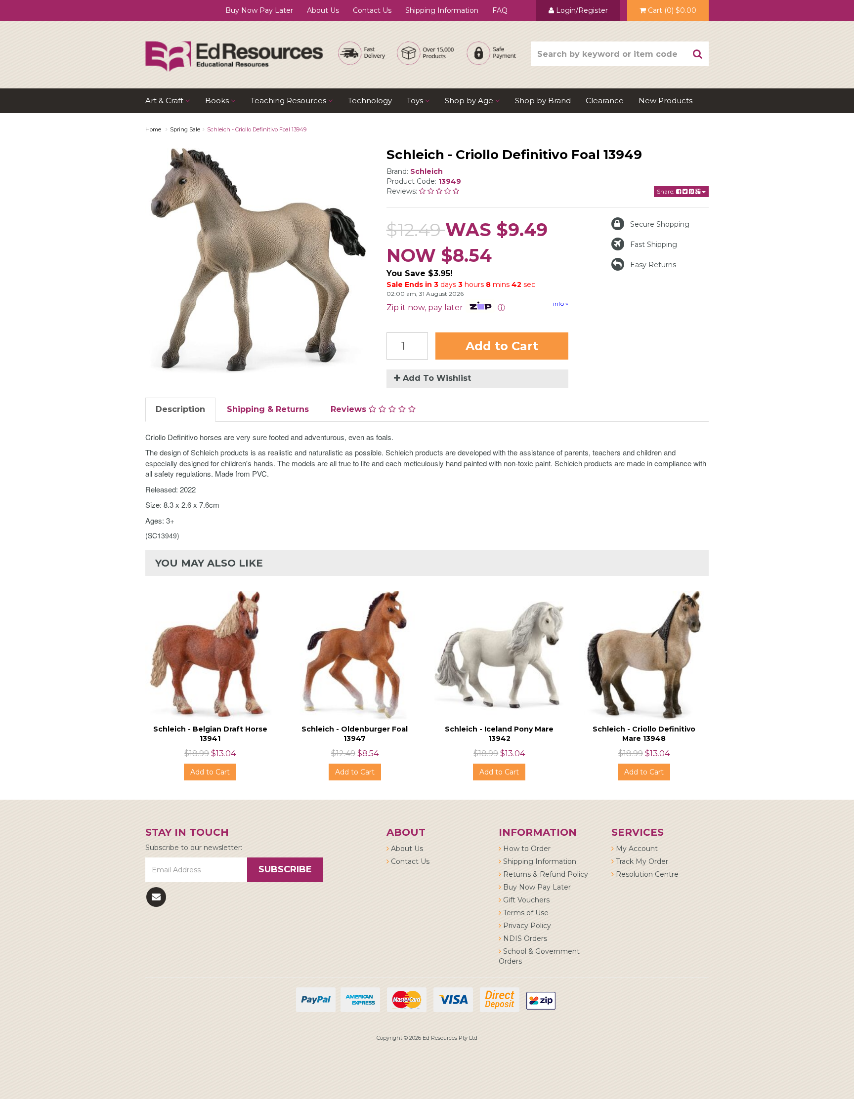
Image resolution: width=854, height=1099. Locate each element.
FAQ (500, 10)
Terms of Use (525, 912)
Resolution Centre (646, 874)
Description (180, 409)
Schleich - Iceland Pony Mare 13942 (499, 733)
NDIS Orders (524, 938)
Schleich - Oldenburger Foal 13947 (354, 733)
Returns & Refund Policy (544, 874)
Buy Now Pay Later (259, 10)
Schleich (426, 171)
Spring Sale (185, 129)
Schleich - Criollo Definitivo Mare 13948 (644, 733)
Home (153, 129)
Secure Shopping (659, 224)
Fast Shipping (653, 244)
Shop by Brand (543, 100)
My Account (636, 848)
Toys (416, 100)
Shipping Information (441, 10)
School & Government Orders (539, 956)
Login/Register (581, 10)
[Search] (698, 53)
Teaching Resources (289, 100)
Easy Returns (653, 264)
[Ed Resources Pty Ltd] (234, 47)
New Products (665, 100)
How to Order (526, 848)
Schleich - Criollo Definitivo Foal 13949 (256, 129)
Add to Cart (502, 346)
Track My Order (641, 861)
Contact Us (372, 10)
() (672, 10)
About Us (323, 10)
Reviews (350, 409)
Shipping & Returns (268, 409)
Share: (666, 191)
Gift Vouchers (525, 899)
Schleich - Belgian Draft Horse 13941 (210, 733)
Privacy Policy (526, 925)
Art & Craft (165, 100)
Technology (370, 100)
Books (218, 100)
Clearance (605, 100)
